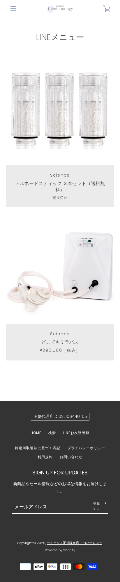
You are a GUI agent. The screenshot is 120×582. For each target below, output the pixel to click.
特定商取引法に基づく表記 (37, 447)
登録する (96, 506)
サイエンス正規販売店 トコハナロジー (74, 543)
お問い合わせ (71, 456)
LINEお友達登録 (76, 432)
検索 (52, 432)
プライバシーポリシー (86, 447)
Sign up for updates (60, 472)
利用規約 (45, 456)
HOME (36, 432)
